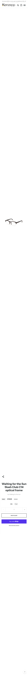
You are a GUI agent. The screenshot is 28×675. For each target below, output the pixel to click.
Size (11, 504)
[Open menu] (25, 5)
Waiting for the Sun (14, 494)
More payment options (14, 525)
